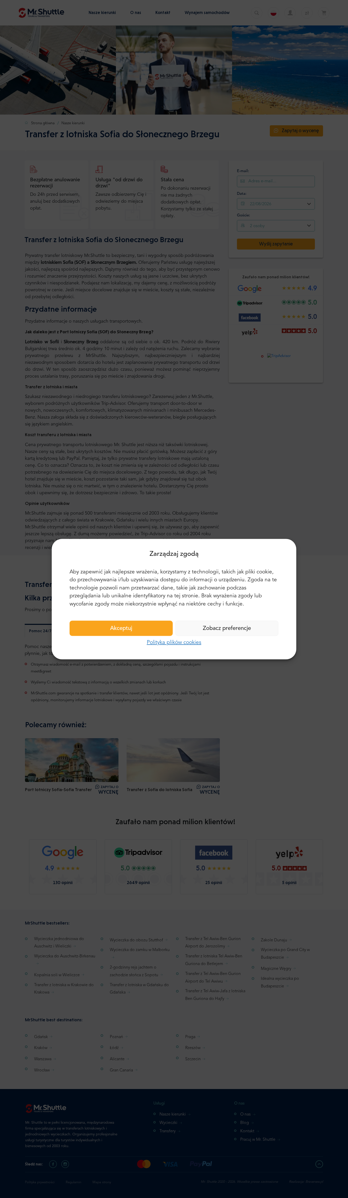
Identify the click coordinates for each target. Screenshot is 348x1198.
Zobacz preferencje (227, 628)
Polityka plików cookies (174, 642)
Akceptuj (121, 628)
